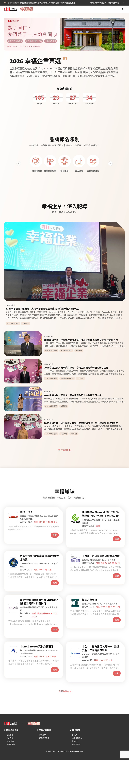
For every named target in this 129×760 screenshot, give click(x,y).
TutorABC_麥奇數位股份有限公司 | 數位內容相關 (100, 656)
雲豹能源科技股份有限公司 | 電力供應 (99, 559)
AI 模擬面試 (76, 744)
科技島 (74, 735)
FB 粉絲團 (10, 741)
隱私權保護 (11, 744)
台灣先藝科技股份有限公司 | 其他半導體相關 (39, 609)
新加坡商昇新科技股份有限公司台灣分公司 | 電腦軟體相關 (39, 652)
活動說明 (42, 735)
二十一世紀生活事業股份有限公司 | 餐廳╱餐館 (39, 565)
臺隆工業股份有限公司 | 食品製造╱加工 (100, 603)
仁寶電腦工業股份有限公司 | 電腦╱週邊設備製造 (101, 521)
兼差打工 (75, 741)
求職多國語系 (77, 738)
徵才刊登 (10, 738)
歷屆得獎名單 (44, 738)
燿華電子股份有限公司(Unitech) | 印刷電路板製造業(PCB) (39, 517)
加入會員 (10, 735)
